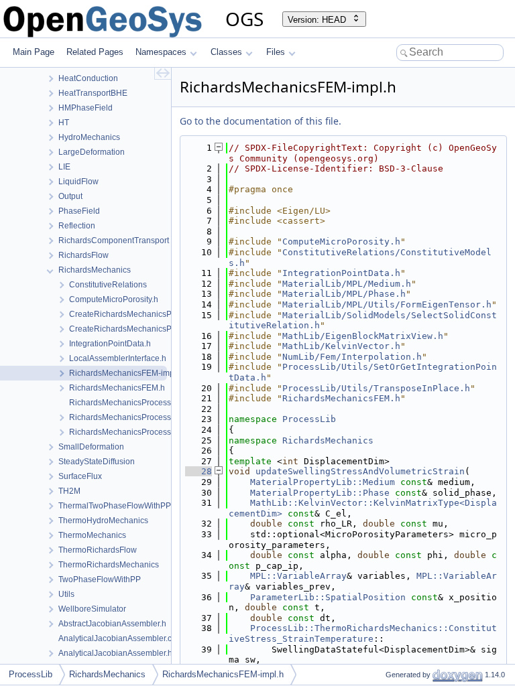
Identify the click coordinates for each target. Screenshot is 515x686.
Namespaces (160, 52)
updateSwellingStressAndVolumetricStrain (360, 471)
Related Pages (94, 52)
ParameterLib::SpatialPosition (328, 597)
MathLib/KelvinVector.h (341, 346)
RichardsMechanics (328, 440)
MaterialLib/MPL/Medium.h (346, 284)
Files (275, 52)
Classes (226, 52)
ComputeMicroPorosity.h (341, 241)
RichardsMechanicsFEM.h (341, 398)
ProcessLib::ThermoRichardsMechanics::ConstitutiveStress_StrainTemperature (363, 633)
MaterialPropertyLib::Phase (320, 493)
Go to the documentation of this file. (260, 121)
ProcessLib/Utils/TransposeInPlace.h (376, 388)
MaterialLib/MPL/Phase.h (344, 294)
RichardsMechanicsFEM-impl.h (223, 674)
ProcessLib (309, 419)
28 (198, 471)
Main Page (33, 52)
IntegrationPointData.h (341, 273)
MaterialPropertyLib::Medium (322, 482)
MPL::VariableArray (298, 576)
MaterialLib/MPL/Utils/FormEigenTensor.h (387, 304)
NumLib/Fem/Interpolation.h (352, 357)
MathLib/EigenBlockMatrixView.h (362, 336)
